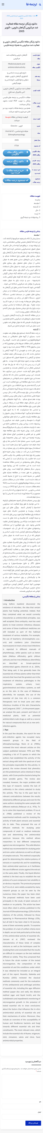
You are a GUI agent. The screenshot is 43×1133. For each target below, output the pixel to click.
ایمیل (39, 1112)
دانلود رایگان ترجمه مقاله (15, 162)
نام (40, 1102)
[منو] (3, 5)
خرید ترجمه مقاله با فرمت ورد (15, 171)
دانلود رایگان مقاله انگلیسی (15, 153)
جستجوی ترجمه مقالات (15, 180)
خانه (34, 16)
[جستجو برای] (40, 5)
